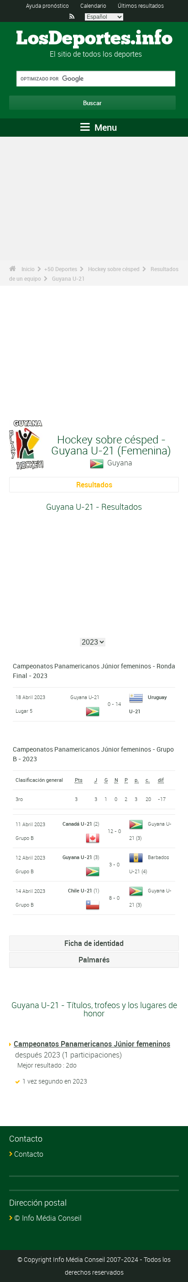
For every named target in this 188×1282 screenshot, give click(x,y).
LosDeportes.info (94, 38)
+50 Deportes (60, 268)
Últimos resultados (141, 5)
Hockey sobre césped (114, 268)
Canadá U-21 (77, 823)
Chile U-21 (80, 890)
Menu (104, 127)
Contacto (28, 1154)
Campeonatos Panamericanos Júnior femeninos (92, 1044)
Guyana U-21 (68, 278)
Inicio (28, 268)
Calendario (93, 5)
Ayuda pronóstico (47, 5)
